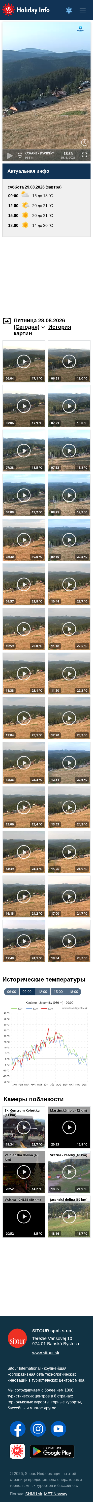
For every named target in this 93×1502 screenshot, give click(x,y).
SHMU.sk (33, 1494)
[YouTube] (58, 1429)
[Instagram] (38, 1429)
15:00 (58, 992)
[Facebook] (18, 1429)
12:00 (42, 992)
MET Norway (55, 1494)
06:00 (11, 992)
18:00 (73, 992)
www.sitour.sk (45, 1352)
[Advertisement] (46, 274)
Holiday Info (21, 6)
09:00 (27, 992)
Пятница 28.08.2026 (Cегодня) (39, 323)
